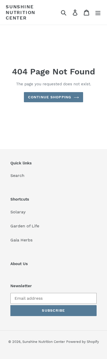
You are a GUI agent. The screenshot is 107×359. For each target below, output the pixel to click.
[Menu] (98, 12)
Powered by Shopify (82, 342)
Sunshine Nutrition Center (20, 12)
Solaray (18, 211)
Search (17, 175)
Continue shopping (49, 97)
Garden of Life (24, 225)
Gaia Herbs (21, 240)
